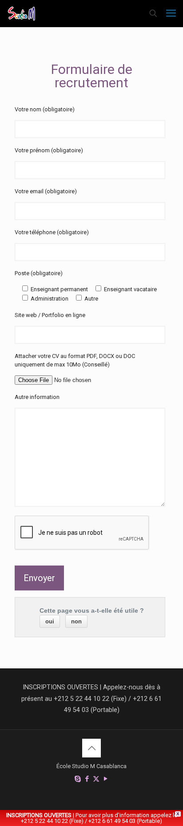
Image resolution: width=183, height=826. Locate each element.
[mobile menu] (171, 13)
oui (49, 621)
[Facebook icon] (87, 779)
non (76, 621)
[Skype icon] (77, 779)
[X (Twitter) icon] (96, 779)
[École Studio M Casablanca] (21, 13)
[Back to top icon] (91, 748)
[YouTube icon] (105, 779)
